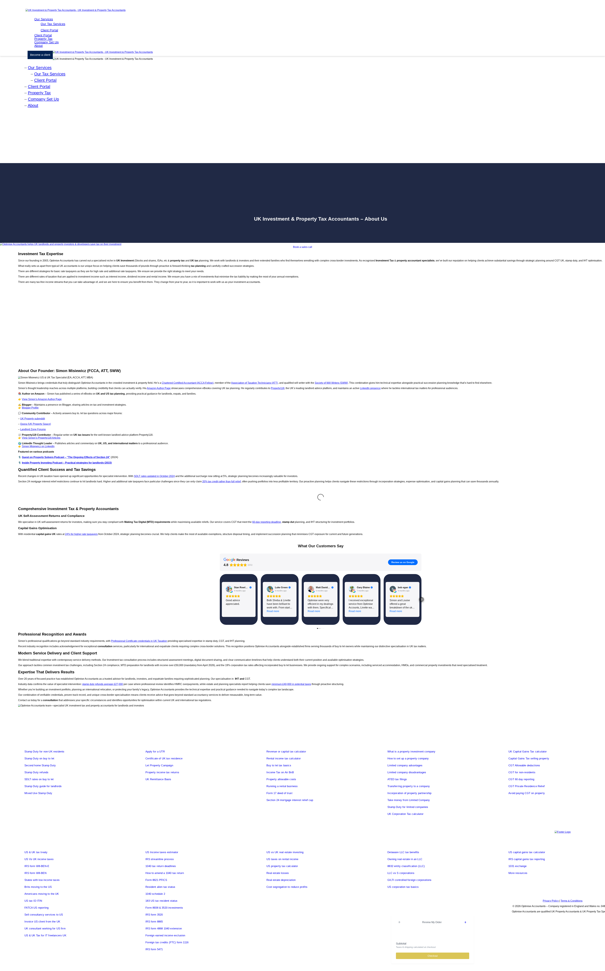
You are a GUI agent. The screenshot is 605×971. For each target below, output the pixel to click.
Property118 (277, 388)
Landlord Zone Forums (33, 429)
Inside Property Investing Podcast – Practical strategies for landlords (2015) (67, 462)
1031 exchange (517, 866)
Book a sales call (302, 247)
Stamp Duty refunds (36, 772)
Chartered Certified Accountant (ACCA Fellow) (187, 382)
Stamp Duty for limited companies (407, 807)
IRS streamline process (159, 859)
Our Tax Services (53, 24)
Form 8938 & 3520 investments (164, 907)
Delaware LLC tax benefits (403, 852)
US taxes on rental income (282, 859)
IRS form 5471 (154, 949)
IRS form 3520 (154, 914)
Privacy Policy (551, 900)
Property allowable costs (281, 779)
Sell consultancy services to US (43, 914)
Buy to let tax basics (278, 765)
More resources (517, 873)
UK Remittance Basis (158, 779)
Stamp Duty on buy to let (39, 758)
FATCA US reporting (36, 907)
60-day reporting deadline (266, 522)
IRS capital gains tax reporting (526, 859)
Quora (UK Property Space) (35, 424)
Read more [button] (273, 611)
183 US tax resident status (161, 900)
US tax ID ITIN (33, 900)
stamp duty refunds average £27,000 (102, 684)
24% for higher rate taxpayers (81, 534)
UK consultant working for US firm (45, 928)
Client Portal (49, 30)
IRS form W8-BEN (35, 873)
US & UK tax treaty (35, 852)
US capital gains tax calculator (526, 852)
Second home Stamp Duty (40, 765)
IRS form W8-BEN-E (36, 866)
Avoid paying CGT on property (526, 793)
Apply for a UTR (155, 751)
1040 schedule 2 (155, 893)
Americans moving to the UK (41, 893)
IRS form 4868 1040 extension (163, 928)
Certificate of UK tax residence (163, 758)
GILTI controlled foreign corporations (409, 880)
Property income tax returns (162, 772)
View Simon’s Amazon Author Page (42, 399)
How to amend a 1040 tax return (164, 873)
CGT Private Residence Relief (526, 786)
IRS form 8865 (154, 921)
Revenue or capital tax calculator (286, 751)
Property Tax (43, 38)
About (38, 45)
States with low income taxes (42, 880)
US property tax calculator (282, 866)
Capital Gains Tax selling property (528, 758)
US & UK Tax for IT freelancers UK (45, 935)
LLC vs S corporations (400, 873)
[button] (219, 599)
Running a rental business (282, 786)
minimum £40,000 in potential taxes (291, 684)
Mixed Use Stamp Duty (38, 793)
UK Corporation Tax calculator (405, 813)
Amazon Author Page (159, 388)
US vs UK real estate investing (284, 852)
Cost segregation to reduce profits (286, 886)
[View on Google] (229, 589)
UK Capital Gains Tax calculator (527, 751)
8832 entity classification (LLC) (406, 866)
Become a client (40, 54)
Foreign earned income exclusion (165, 935)
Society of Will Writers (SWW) (331, 382)
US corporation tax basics (403, 886)
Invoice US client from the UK (42, 921)
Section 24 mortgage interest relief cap (289, 800)
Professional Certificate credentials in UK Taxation (139, 641)
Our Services (43, 19)
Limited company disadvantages (406, 772)
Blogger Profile (30, 407)
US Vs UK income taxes (39, 859)
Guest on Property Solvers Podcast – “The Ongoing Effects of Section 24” (66, 457)
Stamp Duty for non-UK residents (44, 751)
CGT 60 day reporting (521, 779)
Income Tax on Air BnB (280, 772)
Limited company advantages (404, 765)
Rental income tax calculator (283, 758)
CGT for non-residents (521, 772)
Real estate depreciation (281, 880)
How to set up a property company (408, 758)
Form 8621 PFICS (156, 880)
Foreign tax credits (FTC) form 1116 (166, 942)
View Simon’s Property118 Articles (41, 437)
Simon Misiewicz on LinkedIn (38, 446)
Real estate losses (277, 873)
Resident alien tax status (160, 886)
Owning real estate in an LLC (404, 859)
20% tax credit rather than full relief (221, 481)
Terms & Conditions (571, 900)
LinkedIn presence (370, 388)
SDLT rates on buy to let (39, 779)
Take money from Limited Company (408, 800)
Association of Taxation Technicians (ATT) (254, 382)
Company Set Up (46, 42)
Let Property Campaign (159, 765)
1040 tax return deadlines (160, 866)
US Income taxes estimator (161, 852)
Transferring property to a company (408, 786)
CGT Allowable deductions (524, 765)
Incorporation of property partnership (409, 793)
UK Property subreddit (32, 418)
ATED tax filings (397, 779)
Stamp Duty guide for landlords (43, 786)
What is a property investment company (411, 751)
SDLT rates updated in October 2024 (154, 476)
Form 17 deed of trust (279, 793)
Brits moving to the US (38, 886)
